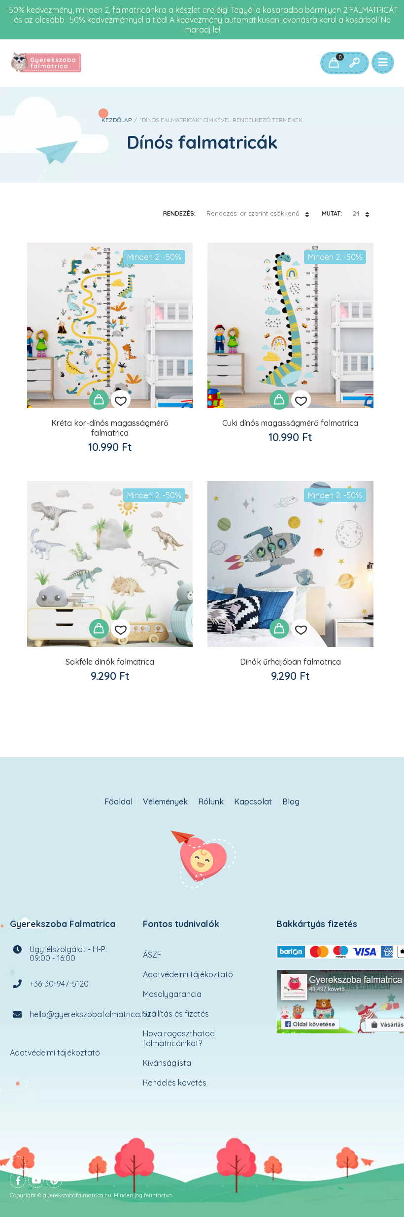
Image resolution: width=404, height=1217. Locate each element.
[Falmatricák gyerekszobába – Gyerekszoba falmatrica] (47, 63)
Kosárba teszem (99, 400)
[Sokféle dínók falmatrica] (110, 563)
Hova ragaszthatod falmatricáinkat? (179, 1038)
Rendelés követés (174, 1082)
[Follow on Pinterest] (54, 1179)
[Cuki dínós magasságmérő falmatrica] (290, 325)
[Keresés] (354, 63)
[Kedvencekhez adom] (121, 400)
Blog (291, 801)
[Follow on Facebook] (18, 1179)
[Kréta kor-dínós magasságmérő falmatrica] (110, 325)
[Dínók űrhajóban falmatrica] (290, 563)
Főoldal (118, 801)
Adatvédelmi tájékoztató (55, 1052)
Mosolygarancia (172, 993)
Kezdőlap (116, 120)
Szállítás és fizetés (176, 1013)
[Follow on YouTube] (36, 1179)
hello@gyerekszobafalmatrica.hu (90, 1014)
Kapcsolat (253, 801)
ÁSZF (152, 954)
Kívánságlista (167, 1062)
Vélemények (165, 801)
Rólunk (211, 801)
